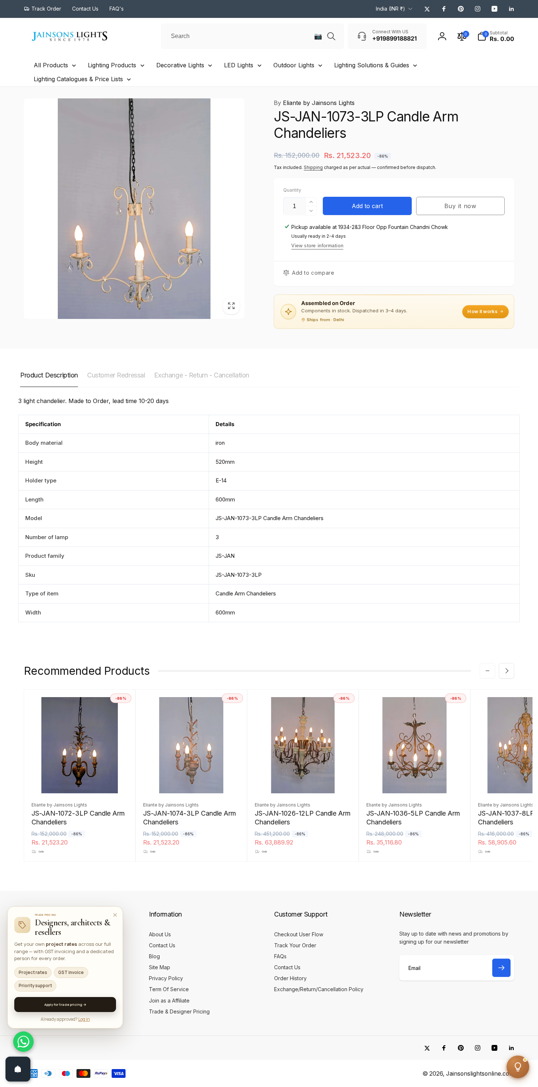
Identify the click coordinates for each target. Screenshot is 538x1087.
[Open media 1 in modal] (134, 208)
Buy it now (460, 206)
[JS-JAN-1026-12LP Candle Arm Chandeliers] (303, 780)
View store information (317, 245)
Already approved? (65, 1019)
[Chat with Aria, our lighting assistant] (518, 1067)
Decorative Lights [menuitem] (180, 65)
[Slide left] (487, 670)
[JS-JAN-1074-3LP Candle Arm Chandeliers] (192, 780)
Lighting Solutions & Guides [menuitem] (371, 65)
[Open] (17, 1069)
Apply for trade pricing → (65, 1004)
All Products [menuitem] (51, 65)
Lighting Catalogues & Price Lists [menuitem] (78, 79)
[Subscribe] (501, 968)
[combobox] (252, 36)
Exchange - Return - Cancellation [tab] (201, 375)
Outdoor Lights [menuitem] (293, 65)
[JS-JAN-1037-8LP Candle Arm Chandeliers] (527, 780)
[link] (42, 9)
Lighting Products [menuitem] (112, 65)
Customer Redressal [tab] (116, 375)
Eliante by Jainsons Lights (314, 102)
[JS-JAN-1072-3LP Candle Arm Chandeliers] (80, 780)
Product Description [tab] (49, 375)
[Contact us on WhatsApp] (23, 1041)
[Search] (331, 36)
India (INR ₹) (390, 8)
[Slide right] (506, 670)
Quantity (292, 190)
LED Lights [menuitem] (238, 65)
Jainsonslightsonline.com (480, 1073)
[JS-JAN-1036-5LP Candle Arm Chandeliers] (415, 780)
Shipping (313, 167)
